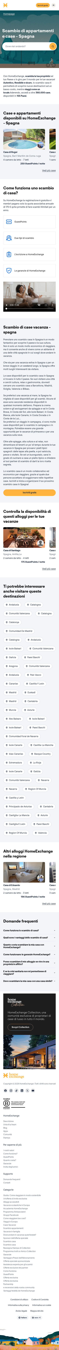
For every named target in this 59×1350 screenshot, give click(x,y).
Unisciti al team (9, 1124)
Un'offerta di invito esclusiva (15, 1199)
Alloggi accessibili (11, 1202)
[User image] (40, 144)
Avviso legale (21, 1311)
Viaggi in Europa (10, 1222)
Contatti (6, 1183)
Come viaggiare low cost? (14, 1218)
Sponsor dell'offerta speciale (15, 1238)
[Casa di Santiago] (24, 545)
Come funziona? (10, 1154)
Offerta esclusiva (10, 1278)
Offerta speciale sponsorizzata (16, 1261)
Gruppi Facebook (11, 1215)
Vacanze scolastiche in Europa (16, 1205)
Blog (5, 1128)
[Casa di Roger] (24, 147)
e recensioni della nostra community (18, 1287)
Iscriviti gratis (43, 5)
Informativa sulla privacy (18, 1305)
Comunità (7, 1134)
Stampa (6, 1138)
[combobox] (29, 46)
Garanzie (7, 1163)
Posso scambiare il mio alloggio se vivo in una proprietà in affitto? (26, 963)
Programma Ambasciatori (14, 1212)
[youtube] (33, 1090)
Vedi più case (49, 170)
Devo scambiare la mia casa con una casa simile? (27, 981)
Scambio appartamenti (13, 1228)
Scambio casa (9, 1241)
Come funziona (9, 1271)
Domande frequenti (11, 1179)
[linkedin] (22, 1090)
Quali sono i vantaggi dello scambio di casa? (25, 937)
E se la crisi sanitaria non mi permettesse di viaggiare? (24, 972)
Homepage (9, 14)
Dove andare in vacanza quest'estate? (19, 1235)
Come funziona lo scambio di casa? (21, 930)
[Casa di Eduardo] (24, 880)
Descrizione (8, 1121)
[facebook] (5, 1090)
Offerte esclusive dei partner (15, 1268)
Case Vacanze (9, 1225)
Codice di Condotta (40, 1299)
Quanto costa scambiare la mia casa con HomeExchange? (23, 946)
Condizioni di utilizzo (19, 1299)
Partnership (8, 1284)
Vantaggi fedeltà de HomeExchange (19, 1291)
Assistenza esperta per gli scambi (18, 1264)
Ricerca (52, 46)
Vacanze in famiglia (11, 1231)
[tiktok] (16, 1090)
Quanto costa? (9, 1160)
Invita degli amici (10, 1167)
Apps (5, 1131)
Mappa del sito (36, 1311)
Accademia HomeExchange (15, 1208)
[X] (27, 1090)
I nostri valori (8, 1150)
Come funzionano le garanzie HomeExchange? (26, 954)
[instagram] (11, 1090)
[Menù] (53, 5)
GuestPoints (8, 1157)
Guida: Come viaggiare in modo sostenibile (22, 1195)
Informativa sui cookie (41, 1305)
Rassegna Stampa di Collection (16, 1248)
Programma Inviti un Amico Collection (19, 1251)
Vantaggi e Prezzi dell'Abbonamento (19, 1258)
